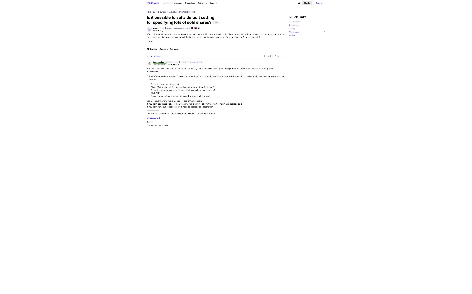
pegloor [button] (156, 28)
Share (150, 42)
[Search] (299, 3)
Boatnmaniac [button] (158, 62)
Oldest (157, 56)
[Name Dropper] (192, 28)
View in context (153, 118)
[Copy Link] (163, 31)
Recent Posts (294, 25)
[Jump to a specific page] (282, 56)
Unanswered (307, 32)
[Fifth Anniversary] (195, 28)
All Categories (294, 22)
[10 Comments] (199, 28)
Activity (292, 28)
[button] (149, 29)
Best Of (292, 35)
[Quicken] (153, 3)
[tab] (151, 49)
